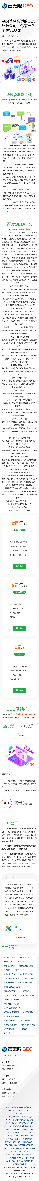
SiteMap (9, 1120)
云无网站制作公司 (27, 1161)
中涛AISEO (28, 1129)
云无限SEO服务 (29, 1158)
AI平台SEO (8, 1158)
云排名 (7, 1123)
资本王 (27, 1148)
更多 (24, 1164)
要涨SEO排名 (9, 1148)
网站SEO (11, 1110)
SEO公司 (27, 1110)
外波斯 (31, 1123)
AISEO (32, 1148)
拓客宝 (25, 1136)
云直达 (9, 1117)
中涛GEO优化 (18, 1158)
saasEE (15, 1117)
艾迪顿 (7, 1142)
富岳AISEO (19, 1139)
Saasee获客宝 (26, 1151)
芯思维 (25, 1120)
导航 (21, 1164)
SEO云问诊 (29, 1145)
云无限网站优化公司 (12, 1161)
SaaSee (16, 1129)
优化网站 (19, 1113)
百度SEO (29, 1107)
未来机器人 (10, 1139)
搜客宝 (27, 1126)
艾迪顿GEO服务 (19, 1145)
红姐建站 (16, 1164)
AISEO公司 (29, 1155)
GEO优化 (17, 1151)
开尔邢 (15, 1126)
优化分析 (21, 1126)
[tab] (11, 726)
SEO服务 (21, 1107)
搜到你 (15, 1132)
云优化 (22, 1148)
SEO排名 (19, 1110)
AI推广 (30, 1139)
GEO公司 (10, 1151)
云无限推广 (10, 1136)
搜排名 (10, 1132)
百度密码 (20, 1123)
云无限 (30, 1120)
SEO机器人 (9, 1145)
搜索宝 (32, 1126)
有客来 (17, 1148)
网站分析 (13, 1123)
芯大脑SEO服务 (19, 1155)
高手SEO (9, 1155)
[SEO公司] (18, 6)
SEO (7, 1107)
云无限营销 (19, 1136)
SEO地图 (21, 1117)
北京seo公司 (29, 1142)
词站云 (22, 1142)
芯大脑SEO (8, 1126)
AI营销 (25, 1139)
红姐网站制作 (18, 1120)
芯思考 (21, 1129)
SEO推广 (13, 1107)
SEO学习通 (22, 1132)
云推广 (12, 1142)
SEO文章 (29, 1117)
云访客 (28, 1132)
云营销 (30, 1136)
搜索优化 (9, 1129)
